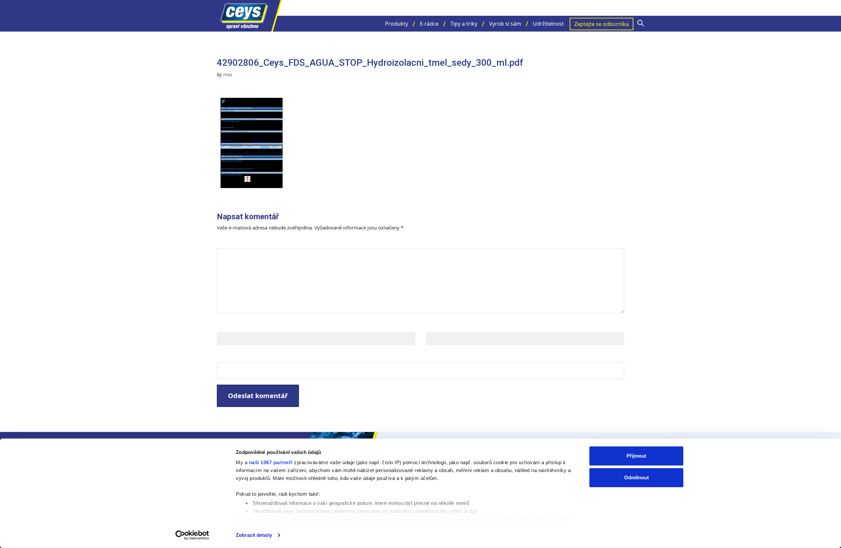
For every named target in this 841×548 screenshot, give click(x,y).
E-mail (436, 325)
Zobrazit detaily (254, 535)
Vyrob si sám (505, 23)
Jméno (227, 325)
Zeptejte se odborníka (601, 24)
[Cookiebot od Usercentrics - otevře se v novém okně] (192, 535)
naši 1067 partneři (271, 462)
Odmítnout (636, 477)
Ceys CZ (250, 16)
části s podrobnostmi (455, 520)
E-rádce (429, 23)
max (227, 74)
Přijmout (636, 456)
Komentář (236, 241)
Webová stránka (243, 355)
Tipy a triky (463, 23)
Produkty (396, 23)
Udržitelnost (548, 23)
